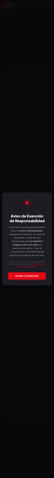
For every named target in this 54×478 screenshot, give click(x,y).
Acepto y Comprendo (27, 276)
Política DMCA (29, 266)
